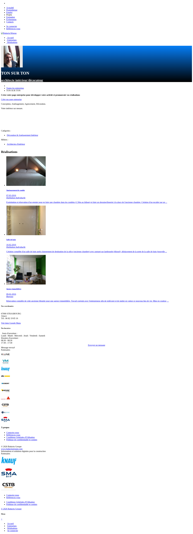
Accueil (10, 38)
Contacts (10, 22)
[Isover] (5, 393)
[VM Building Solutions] (5, 364)
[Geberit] (5, 386)
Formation (10, 17)
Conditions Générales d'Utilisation (20, 437)
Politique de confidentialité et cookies (21, 440)
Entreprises (11, 40)
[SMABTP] (5, 422)
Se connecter (11, 26)
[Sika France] (5, 400)
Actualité (10, 8)
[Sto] (5, 379)
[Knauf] (5, 371)
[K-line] (5, 357)
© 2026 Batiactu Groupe (11, 509)
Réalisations (11, 42)
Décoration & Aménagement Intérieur (22, 135)
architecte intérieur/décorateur (22, 80)
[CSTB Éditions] (5, 408)
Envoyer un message (96, 345)
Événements (11, 19)
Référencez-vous (13, 29)
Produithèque (11, 10)
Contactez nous (12, 432)
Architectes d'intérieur (16, 144)
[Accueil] (9, 33)
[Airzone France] (5, 415)
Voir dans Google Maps (11, 323)
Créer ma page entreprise (11, 99)
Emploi (9, 12)
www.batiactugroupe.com (11, 449)
